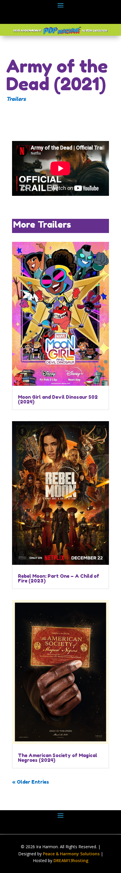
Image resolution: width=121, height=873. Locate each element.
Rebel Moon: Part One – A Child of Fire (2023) (58, 578)
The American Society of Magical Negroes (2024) (57, 757)
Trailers (16, 99)
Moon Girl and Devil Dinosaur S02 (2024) (58, 399)
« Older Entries (30, 782)
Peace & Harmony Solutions (71, 853)
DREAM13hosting (70, 860)
